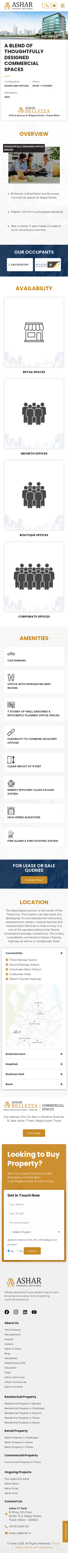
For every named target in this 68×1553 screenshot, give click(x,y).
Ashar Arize (11, 1493)
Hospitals (12, 1064)
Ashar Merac (12, 1483)
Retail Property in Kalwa (19, 1442)
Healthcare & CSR (15, 1362)
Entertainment (15, 1054)
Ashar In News (13, 1348)
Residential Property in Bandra (23, 1403)
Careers (9, 1343)
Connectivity (14, 953)
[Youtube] (34, 1312)
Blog (7, 1353)
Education (11, 1367)
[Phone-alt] (47, 6)
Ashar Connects (14, 1386)
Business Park (15, 1074)
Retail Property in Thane (19, 1447)
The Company (13, 1329)
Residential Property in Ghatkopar (25, 1408)
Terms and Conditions (38, 1547)
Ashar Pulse (11, 1488)
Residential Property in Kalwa (22, 1422)
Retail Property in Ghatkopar (21, 1437)
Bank (9, 1084)
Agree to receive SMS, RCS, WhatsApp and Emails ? (32, 1242)
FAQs (8, 1372)
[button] (9, 264)
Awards (9, 1339)
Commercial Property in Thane (23, 1462)
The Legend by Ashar (17, 1478)
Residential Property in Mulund (23, 1413)
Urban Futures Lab (16, 1381)
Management (13, 1334)
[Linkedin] (25, 1312)
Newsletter (11, 1358)
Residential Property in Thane (22, 1417)
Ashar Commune (15, 1377)
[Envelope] (54, 6)
